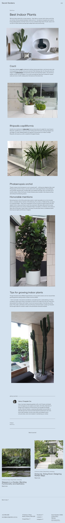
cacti (21, 69)
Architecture (4, 479)
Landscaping (19, 479)
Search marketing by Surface (55, 520)
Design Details (13, 479)
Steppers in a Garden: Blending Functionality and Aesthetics (14, 483)
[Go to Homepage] (2, 3)
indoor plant (26, 129)
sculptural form (19, 72)
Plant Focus (12, 10)
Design (8, 479)
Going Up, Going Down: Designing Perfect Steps (48, 475)
